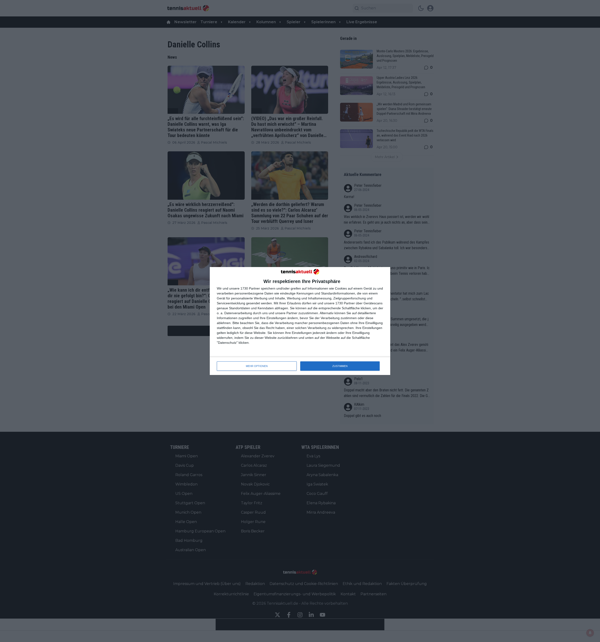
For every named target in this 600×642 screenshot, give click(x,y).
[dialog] (300, 321)
